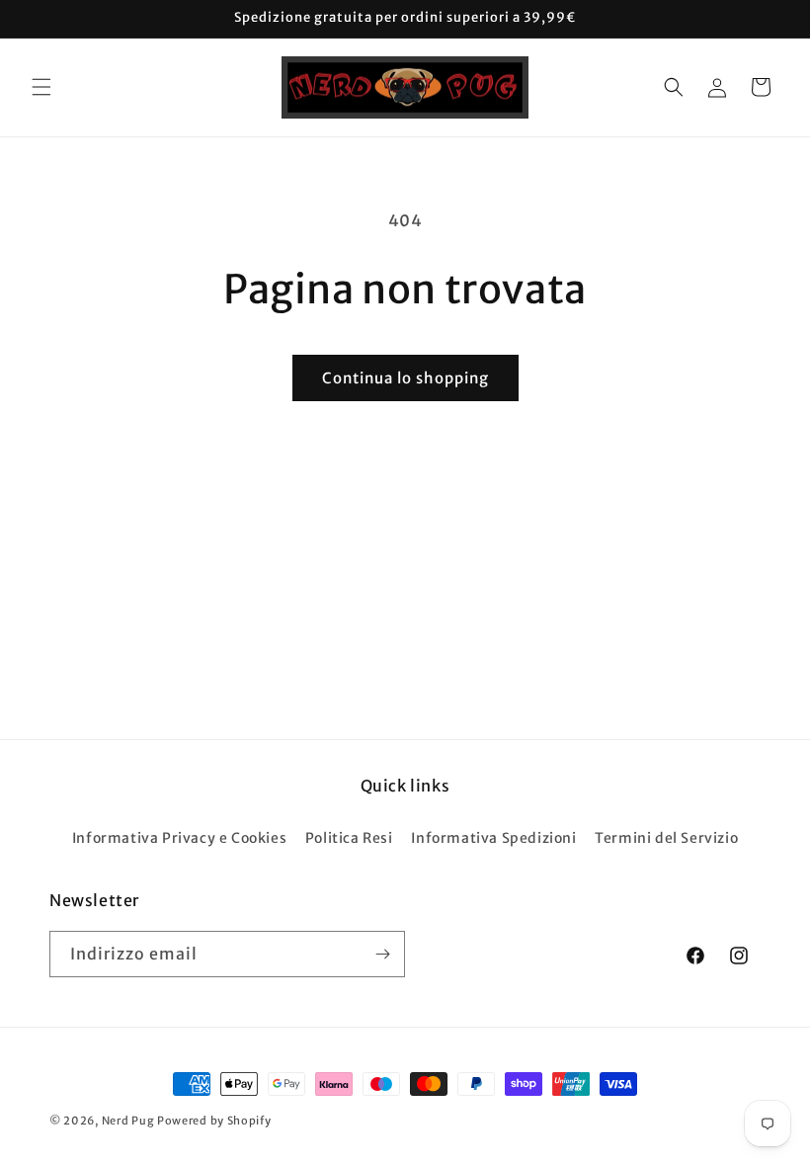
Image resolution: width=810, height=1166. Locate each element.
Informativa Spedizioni (493, 838)
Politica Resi (349, 838)
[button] (41, 87)
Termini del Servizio (666, 838)
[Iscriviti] (382, 954)
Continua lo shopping (405, 378)
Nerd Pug (128, 1120)
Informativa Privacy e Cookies (179, 838)
